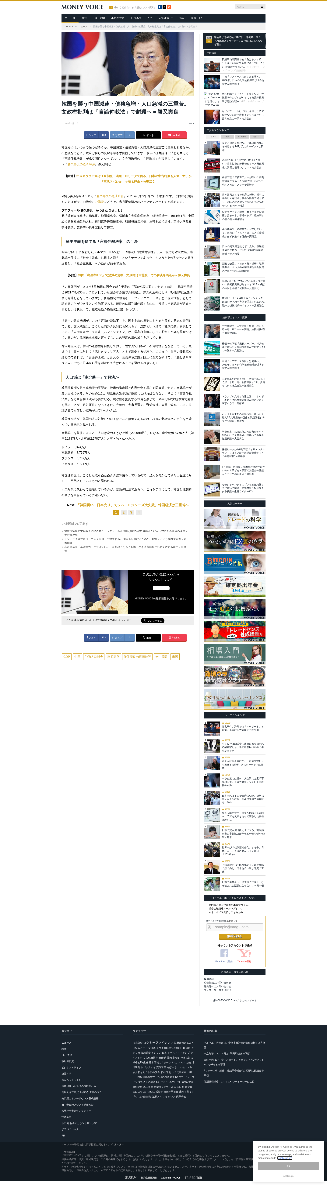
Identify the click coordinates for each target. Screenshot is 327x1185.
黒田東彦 (148, 1086)
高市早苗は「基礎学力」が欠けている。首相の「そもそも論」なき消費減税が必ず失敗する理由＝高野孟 (243, 233)
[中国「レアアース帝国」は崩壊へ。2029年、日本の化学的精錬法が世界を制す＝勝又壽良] (212, 366)
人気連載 (164, 18)
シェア (92, 135)
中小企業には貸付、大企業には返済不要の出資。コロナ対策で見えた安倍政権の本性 (243, 782)
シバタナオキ (148, 1067)
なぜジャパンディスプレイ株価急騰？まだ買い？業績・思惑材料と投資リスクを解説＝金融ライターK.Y (243, 488)
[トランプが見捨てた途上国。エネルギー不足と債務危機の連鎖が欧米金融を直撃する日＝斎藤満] (212, 401)
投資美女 (66, 1117)
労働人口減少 (94, 656)
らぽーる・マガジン (178, 1067)
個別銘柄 (137, 1086)
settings (288, 1176)
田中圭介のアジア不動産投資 (77, 1104)
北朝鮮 (176, 1057)
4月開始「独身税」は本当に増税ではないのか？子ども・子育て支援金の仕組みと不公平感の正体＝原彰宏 (243, 470)
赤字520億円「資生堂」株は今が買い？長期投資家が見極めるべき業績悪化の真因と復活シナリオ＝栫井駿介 (243, 164)
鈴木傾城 (174, 1047)
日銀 (188, 1047)
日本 (164, 1052)
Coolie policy (285, 1158)
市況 (182, 18)
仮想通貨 (146, 1052)
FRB (182, 1047)
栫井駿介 (137, 1042)
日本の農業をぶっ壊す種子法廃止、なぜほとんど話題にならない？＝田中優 (243, 884)
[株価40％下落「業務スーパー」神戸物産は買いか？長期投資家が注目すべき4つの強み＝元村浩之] (212, 348)
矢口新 (180, 1086)
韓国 (169, 1057)
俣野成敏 (181, 1096)
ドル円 (164, 1072)
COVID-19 (174, 1082)
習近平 (159, 1091)
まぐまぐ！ (120, 1144)
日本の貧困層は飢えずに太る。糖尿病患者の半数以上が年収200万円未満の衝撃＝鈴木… (243, 833)
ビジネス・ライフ (141, 18)
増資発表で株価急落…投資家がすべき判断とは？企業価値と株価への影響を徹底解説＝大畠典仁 (243, 435)
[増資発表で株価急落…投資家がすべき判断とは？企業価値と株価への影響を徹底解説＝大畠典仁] (212, 437)
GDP (66, 656)
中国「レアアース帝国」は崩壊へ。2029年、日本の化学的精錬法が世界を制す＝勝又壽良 (243, 80)
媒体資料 (209, 979)
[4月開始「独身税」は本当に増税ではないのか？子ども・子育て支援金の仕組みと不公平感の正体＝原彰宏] (212, 472)
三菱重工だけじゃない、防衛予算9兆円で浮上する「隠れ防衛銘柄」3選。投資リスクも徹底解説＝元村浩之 (243, 382)
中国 (77, 656)
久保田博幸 (152, 1057)
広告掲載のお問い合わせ (217, 982)
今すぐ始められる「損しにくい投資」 (135, 7)
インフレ (156, 1052)
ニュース (70, 18)
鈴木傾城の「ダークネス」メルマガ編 (170, 1062)
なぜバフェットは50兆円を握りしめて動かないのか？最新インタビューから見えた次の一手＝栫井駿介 (243, 115)
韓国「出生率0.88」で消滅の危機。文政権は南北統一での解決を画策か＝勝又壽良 (134, 275)
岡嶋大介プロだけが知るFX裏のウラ (82, 1092)
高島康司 (182, 1072)
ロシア (171, 1096)
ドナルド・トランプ (179, 1052)
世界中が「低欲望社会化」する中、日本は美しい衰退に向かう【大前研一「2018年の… (243, 851)
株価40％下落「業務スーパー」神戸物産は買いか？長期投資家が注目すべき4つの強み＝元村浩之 (243, 347)
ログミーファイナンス (158, 1042)
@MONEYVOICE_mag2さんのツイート (235, 1000)
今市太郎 (164, 1047)
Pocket (175, 135)
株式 (84, 18)
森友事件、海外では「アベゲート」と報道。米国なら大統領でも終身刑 (243, 728)
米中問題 (162, 656)
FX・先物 (99, 18)
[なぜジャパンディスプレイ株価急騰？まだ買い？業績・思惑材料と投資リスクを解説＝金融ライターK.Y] (212, 489)
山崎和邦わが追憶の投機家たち (79, 1086)
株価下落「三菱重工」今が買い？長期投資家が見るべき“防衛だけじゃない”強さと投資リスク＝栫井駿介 (243, 181)
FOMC (184, 1082)
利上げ (172, 1072)
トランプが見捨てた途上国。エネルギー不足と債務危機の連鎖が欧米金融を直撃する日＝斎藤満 (243, 400)
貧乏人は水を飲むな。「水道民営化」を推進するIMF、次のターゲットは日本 (243, 146)
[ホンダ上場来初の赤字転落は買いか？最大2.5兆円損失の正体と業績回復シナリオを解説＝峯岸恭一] (212, 419)
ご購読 (99, 201)
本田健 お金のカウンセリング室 (79, 1123)
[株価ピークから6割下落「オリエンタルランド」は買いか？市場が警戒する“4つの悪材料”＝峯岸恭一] (212, 454)
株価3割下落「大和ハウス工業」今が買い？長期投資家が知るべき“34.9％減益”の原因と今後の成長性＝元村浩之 (243, 284)
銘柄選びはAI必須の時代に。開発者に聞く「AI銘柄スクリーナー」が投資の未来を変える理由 (238, 41)
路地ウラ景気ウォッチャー (76, 1110)
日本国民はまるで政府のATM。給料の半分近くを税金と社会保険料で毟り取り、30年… (243, 799)
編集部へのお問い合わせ (217, 986)
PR (63, 1135)
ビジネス (257, 137)
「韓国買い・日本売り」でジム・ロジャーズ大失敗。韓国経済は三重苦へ (132, 505)
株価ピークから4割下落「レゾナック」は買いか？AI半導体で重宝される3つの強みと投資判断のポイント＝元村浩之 (243, 302)
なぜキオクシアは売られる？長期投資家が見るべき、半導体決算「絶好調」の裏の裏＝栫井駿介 (243, 215)
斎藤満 (162, 1057)
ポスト (149, 135)
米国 (175, 656)
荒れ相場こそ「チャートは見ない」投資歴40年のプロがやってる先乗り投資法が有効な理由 (243, 98)
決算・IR (196, 18)
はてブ (118, 135)
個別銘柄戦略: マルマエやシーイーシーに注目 (229, 1081)
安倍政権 (153, 1047)
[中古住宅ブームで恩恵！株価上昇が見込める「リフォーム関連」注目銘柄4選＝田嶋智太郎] (212, 331)
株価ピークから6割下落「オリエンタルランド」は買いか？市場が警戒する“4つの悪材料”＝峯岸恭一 (243, 453)
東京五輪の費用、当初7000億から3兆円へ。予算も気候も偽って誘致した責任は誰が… (243, 816)
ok (288, 1166)
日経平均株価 (171, 1091)
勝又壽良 (113, 656)
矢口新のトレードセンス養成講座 (80, 1098)
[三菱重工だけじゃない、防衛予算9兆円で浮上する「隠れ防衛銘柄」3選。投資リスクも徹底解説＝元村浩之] (212, 384)
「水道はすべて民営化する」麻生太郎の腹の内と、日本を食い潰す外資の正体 (243, 868)
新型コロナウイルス (165, 1086)
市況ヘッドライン (71, 1079)
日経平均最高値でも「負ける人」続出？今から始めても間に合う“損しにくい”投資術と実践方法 (243, 63)
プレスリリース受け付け (217, 990)
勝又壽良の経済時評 (81, 164)
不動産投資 (118, 18)
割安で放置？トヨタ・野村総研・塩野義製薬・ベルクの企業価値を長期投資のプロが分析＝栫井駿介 (243, 267)
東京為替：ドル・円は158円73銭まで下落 (227, 1053)
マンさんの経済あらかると (153, 1082)
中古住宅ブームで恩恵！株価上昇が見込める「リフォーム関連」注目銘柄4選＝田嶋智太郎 (243, 329)
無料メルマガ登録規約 (216, 921)
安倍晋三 (161, 1067)
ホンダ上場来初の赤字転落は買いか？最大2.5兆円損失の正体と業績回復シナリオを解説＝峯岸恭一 (243, 417)
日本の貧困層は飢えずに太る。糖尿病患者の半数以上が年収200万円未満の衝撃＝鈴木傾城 (243, 250)
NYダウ (179, 1077)
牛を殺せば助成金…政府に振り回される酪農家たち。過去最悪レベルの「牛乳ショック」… (243, 747)
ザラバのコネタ (70, 1129)
